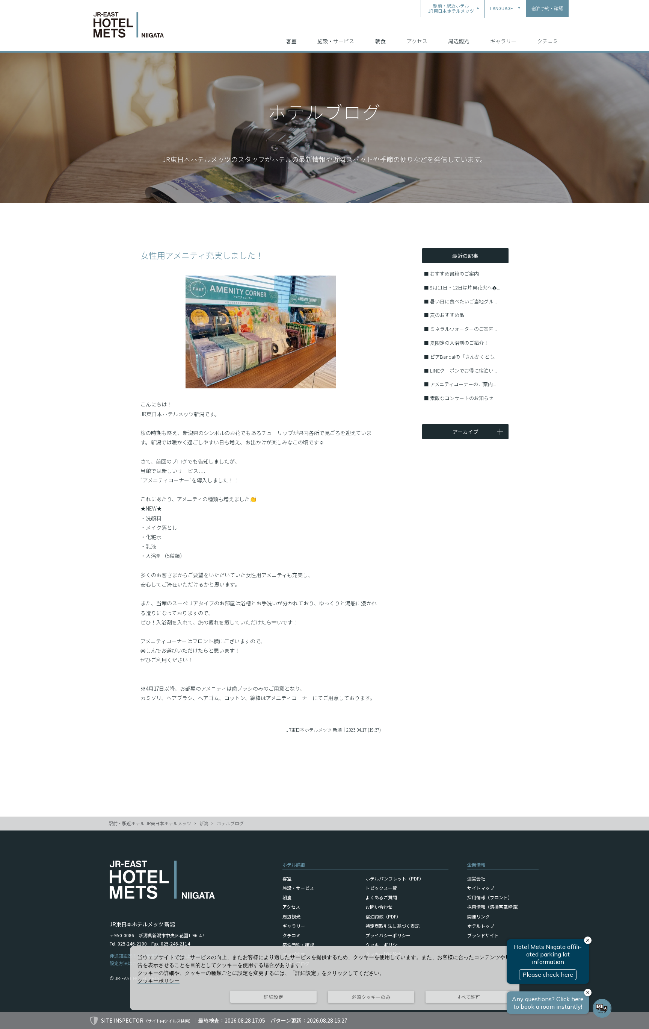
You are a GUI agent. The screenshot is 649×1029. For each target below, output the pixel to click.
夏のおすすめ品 (447, 314)
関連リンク (478, 916)
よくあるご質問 (381, 897)
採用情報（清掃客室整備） (494, 906)
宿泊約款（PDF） (383, 916)
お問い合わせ (378, 906)
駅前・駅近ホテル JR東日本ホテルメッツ (150, 823)
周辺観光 (458, 41)
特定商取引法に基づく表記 (392, 926)
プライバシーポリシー (388, 935)
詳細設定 (273, 996)
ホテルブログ (230, 823)
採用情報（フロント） (489, 897)
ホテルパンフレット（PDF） (394, 878)
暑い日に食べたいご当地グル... (463, 301)
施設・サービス (335, 41)
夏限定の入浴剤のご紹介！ (459, 342)
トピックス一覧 (381, 888)
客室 (291, 41)
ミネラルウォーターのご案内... (463, 328)
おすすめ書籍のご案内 (454, 273)
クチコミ (547, 41)
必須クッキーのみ (371, 996)
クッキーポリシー (383, 944)
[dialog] (324, 978)
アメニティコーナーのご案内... (463, 384)
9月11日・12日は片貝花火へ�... (465, 287)
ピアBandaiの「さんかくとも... (464, 356)
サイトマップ (480, 888)
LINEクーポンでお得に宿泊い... (463, 370)
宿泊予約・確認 (298, 944)
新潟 (203, 823)
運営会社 (476, 878)
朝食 (380, 41)
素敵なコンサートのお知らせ (462, 398)
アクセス (417, 41)
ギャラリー (503, 41)
